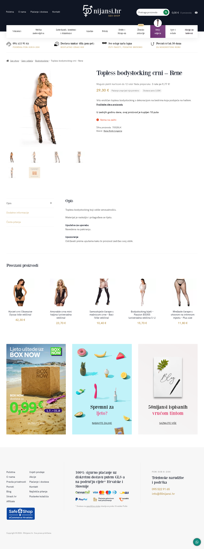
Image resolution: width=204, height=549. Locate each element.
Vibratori (16, 31)
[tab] (30, 203)
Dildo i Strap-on (122, 31)
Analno (89, 31)
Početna (10, 11)
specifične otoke (93, 506)
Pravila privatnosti (16, 481)
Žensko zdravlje (141, 31)
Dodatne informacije (17, 212)
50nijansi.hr (102, 11)
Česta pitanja (13, 222)
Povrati (10, 486)
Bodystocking (41, 60)
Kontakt (56, 11)
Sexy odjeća (158, 31)
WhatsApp (197, 542)
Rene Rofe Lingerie (113, 130)
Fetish (105, 31)
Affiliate (10, 501)
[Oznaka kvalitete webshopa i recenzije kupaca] (20, 513)
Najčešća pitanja (38, 491)
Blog (8, 491)
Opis (8, 203)
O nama (22, 11)
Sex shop (14, 60)
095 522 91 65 (21, 43)
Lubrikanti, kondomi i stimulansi (66, 31)
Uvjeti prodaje (36, 472)
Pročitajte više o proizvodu (109, 104)
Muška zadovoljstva (38, 31)
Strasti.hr (11, 496)
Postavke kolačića (39, 496)
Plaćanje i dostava (39, 11)
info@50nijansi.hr (163, 494)
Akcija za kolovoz (189, 31)
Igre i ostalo (173, 31)
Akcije (32, 476)
